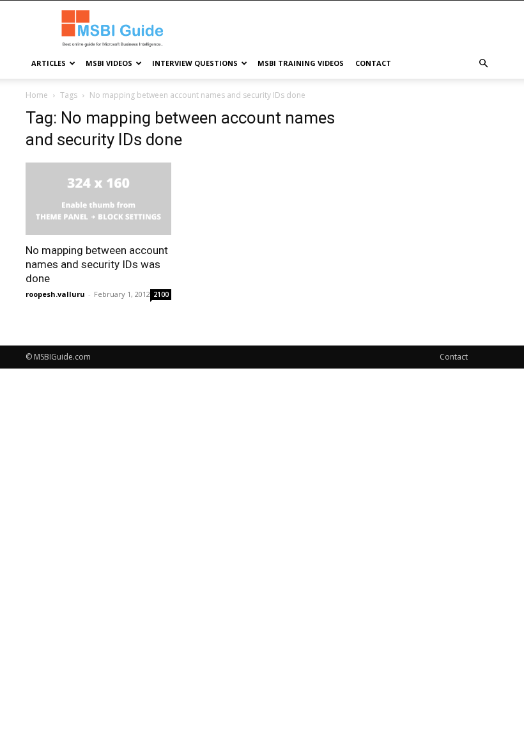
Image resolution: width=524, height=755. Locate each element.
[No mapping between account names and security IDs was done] (98, 199)
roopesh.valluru (55, 294)
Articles (48, 63)
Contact (373, 63)
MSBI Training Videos (301, 63)
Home (37, 95)
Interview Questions (195, 63)
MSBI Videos (109, 63)
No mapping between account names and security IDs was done (97, 264)
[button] (483, 64)
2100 (161, 294)
